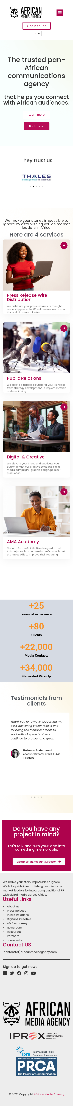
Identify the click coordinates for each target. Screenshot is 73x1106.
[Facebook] (19, 973)
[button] (60, 12)
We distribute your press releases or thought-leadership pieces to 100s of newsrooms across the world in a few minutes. (36, 309)
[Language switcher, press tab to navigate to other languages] (37, 33)
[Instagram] (26, 973)
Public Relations (24, 378)
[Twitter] (12, 973)
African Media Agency (49, 1094)
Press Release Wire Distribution (27, 297)
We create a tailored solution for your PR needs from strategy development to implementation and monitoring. (36, 388)
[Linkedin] (5, 973)
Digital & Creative (26, 457)
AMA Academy (23, 542)
